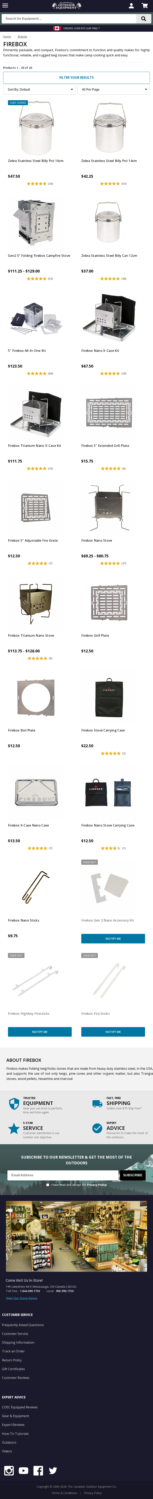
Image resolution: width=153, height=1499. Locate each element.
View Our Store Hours (21, 1298)
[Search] (143, 19)
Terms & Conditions (64, 1493)
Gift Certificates (13, 1369)
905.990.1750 (65, 1291)
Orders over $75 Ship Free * (81, 28)
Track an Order (13, 1351)
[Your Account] (131, 6)
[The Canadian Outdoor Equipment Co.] (67, 8)
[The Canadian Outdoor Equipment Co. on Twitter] (53, 1471)
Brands (22, 36)
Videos (7, 1451)
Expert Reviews (13, 1425)
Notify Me (113, 938)
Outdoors (9, 1442)
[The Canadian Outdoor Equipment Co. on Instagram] (9, 1471)
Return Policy (12, 1360)
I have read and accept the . (79, 1185)
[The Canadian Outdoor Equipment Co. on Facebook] (38, 1471)
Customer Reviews (15, 1377)
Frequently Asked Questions (23, 1325)
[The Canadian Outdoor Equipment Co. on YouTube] (23, 1471)
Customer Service (15, 1333)
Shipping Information (18, 1342)
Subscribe (132, 1175)
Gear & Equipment (15, 1416)
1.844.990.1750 (30, 1291)
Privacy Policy (97, 1185)
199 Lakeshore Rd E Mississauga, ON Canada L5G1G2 (41, 1286)
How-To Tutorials (15, 1433)
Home (7, 36)
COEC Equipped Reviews (20, 1407)
